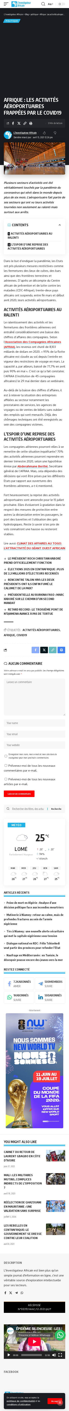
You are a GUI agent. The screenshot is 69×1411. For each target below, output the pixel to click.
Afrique (9, 635)
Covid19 (21, 635)
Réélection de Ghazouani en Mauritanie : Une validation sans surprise (22, 1206)
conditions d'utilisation (18, 1404)
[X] (11, 1293)
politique (12, 21)
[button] (55, 1401)
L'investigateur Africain (25, 132)
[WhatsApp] (19, 997)
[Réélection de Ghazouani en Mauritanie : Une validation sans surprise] (55, 1206)
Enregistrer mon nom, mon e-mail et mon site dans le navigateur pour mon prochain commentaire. (33, 756)
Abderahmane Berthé (32, 466)
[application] (34, 1341)
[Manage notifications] (60, 1402)
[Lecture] (9, 1355)
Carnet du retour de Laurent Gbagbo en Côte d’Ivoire (22, 1156)
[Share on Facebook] (13, 123)
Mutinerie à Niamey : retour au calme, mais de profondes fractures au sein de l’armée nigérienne (33, 919)
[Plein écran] (60, 1355)
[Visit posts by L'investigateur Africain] (8, 135)
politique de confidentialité (21, 1401)
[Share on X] (19, 123)
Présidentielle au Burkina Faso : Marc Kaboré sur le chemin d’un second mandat (34, 599)
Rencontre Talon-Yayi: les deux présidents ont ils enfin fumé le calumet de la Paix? (29, 584)
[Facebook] (19, 983)
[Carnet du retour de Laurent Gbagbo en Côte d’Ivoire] (55, 1155)
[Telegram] (50, 983)
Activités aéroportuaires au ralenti (30, 235)
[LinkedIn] (50, 997)
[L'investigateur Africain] (21, 4)
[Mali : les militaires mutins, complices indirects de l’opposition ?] (55, 1179)
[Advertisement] (34, 60)
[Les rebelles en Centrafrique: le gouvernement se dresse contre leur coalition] (55, 1229)
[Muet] (54, 1355)
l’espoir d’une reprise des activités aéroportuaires (28, 246)
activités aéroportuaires (41, 630)
